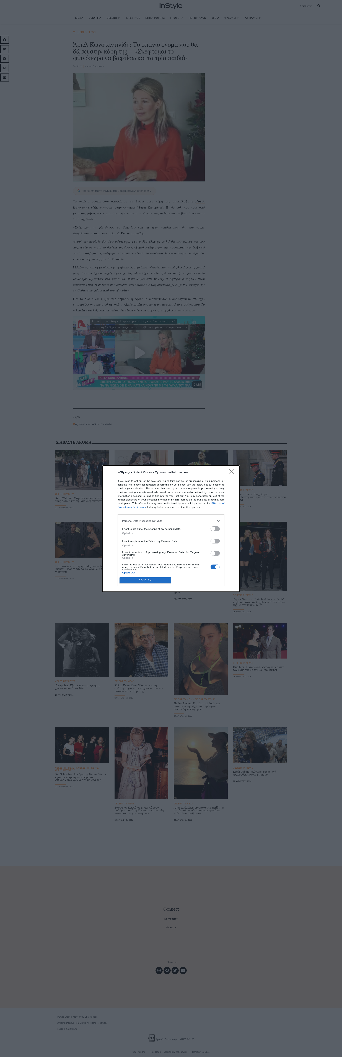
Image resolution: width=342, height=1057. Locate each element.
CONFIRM (145, 580)
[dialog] (171, 529)
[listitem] (171, 521)
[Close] (232, 472)
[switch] (215, 528)
